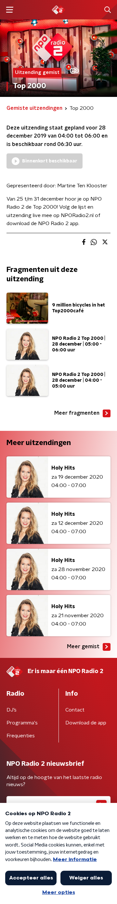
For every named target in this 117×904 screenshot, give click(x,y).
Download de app (85, 722)
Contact (74, 709)
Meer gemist (83, 646)
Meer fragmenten (76, 413)
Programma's (22, 722)
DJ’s (11, 709)
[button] (9, 10)
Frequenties (20, 735)
